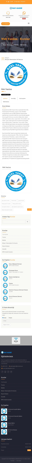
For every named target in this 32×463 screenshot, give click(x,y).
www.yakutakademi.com (9, 368)
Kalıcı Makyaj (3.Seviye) (15, 264)
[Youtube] (8, 1)
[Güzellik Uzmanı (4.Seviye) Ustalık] (5, 292)
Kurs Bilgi (13, 98)
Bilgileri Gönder (6, 324)
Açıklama (5, 98)
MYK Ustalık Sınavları (7, 252)
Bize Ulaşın (19, 460)
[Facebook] (6, 1)
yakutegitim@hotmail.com (16, 366)
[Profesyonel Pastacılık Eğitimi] (4, 418)
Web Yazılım (23, 44)
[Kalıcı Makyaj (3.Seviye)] (5, 266)
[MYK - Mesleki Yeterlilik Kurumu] (16, 340)
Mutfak (4, 240)
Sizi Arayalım (5, 23)
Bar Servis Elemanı (12, 430)
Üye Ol (23, 1)
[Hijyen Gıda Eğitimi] (5, 279)
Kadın (10, 317)
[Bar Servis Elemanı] (4, 431)
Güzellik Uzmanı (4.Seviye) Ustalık (18, 290)
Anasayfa (3, 43)
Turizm (4, 237)
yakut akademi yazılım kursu (17, 206)
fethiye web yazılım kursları (7, 209)
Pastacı (11, 283)
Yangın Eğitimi (11, 423)
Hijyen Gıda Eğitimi (14, 277)
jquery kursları (21, 200)
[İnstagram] (10, 1)
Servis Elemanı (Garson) (15, 296)
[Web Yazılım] (16, 181)
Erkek (4, 317)
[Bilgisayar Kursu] (5, 272)
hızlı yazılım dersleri (6, 206)
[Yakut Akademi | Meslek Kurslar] (16, 8)
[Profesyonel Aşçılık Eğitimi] (4, 411)
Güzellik (4, 249)
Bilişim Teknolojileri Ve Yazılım (10, 44)
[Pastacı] (5, 285)
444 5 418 (5, 366)
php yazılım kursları (5, 200)
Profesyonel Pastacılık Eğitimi (15, 416)
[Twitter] (12, 1)
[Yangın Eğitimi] (4, 425)
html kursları (13, 200)
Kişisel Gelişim (6, 246)
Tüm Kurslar (10, 43)
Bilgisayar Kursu (13, 270)
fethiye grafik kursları (17, 203)
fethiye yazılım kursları (6, 203)
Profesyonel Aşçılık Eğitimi (14, 409)
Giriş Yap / (17, 1)
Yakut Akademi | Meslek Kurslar (15, 458)
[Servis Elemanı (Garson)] (5, 298)
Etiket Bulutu (6, 101)
